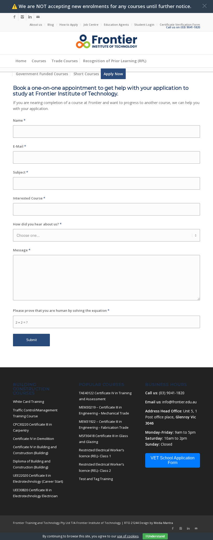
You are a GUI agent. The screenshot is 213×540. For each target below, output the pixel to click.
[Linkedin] (30, 17)
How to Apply (68, 24)
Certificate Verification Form (180, 24)
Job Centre (90, 24)
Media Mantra (163, 523)
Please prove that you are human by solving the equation (61, 310)
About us (36, 24)
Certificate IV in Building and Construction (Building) (35, 450)
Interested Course (29, 198)
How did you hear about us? (37, 224)
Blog (51, 24)
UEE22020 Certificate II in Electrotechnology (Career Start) (38, 478)
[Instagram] (22, 17)
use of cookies (127, 536)
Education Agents (116, 24)
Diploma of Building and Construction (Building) (31, 464)
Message (21, 250)
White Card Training (28, 401)
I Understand (155, 536)
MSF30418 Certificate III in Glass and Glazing (103, 438)
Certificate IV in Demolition (33, 438)
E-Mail (19, 146)
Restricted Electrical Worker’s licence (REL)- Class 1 (101, 453)
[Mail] (38, 17)
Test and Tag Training (96, 478)
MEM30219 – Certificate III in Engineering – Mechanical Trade (104, 410)
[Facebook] (14, 17)
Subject (20, 172)
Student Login (144, 24)
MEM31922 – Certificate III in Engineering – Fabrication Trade (104, 424)
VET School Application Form (173, 460)
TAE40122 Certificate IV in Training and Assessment (105, 396)
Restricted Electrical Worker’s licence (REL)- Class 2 (101, 467)
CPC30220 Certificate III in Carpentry (32, 427)
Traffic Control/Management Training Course (35, 413)
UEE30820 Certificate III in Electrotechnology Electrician (35, 493)
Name (19, 120)
